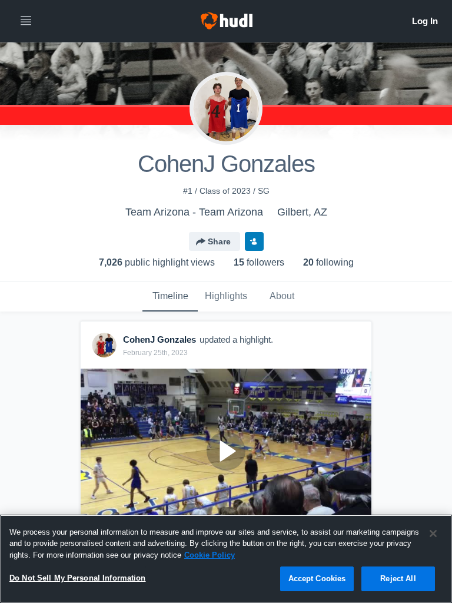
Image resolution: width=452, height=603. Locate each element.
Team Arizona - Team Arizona (194, 212)
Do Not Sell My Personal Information (77, 578)
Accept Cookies (317, 578)
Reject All (398, 578)
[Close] (433, 533)
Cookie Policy (209, 555)
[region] (226, 559)
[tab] (170, 297)
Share (219, 241)
